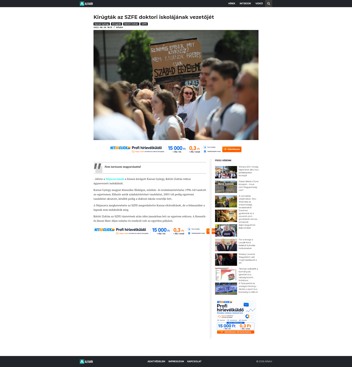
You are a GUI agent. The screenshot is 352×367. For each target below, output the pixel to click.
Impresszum (176, 361)
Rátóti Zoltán (131, 24)
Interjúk (245, 3)
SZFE (144, 24)
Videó (259, 3)
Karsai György (102, 24)
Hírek (231, 3)
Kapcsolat (194, 361)
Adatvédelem (156, 361)
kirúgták (116, 24)
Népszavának (115, 179)
